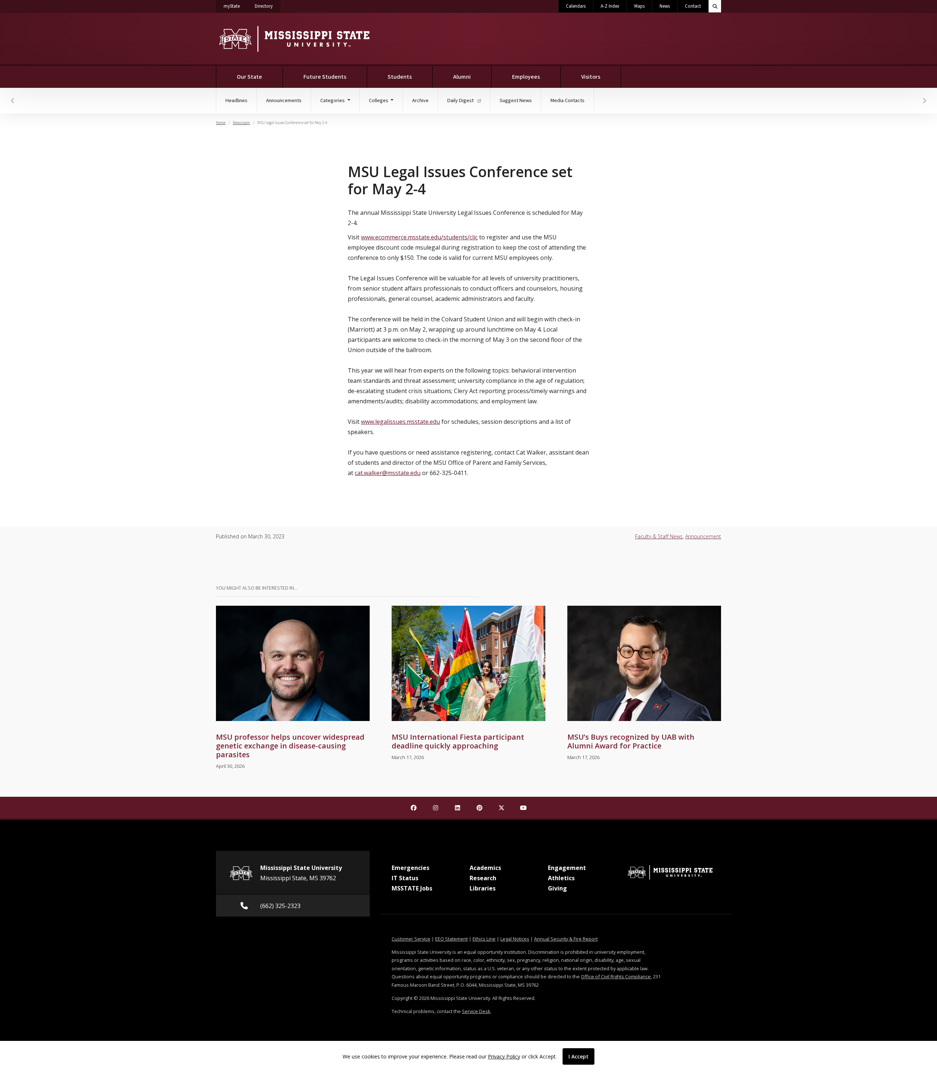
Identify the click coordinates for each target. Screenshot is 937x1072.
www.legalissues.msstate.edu (400, 422)
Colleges (379, 100)
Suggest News (516, 100)
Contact (693, 6)
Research (483, 878)
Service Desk (476, 1011)
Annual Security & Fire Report (566, 938)
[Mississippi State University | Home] (294, 38)
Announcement (703, 536)
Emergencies (410, 868)
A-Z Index (610, 6)
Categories (333, 100)
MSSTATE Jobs (412, 888)
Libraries (483, 888)
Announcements (284, 100)
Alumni (462, 77)
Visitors (590, 77)
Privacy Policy (504, 1056)
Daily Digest (461, 100)
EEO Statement (451, 938)
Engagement (567, 868)
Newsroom (241, 123)
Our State (249, 77)
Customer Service (411, 938)
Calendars (576, 6)
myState (235, 6)
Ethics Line (484, 938)
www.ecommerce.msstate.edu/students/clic (419, 237)
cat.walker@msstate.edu (388, 473)
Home (220, 123)
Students (400, 77)
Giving (557, 888)
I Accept (578, 1056)
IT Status (405, 878)
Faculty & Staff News (659, 536)
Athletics (561, 878)
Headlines (236, 100)
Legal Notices (514, 938)
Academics (485, 868)
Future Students (324, 77)
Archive (420, 100)
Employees (526, 77)
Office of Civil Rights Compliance (616, 976)
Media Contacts (567, 100)
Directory (267, 6)
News (665, 6)
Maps (639, 6)
